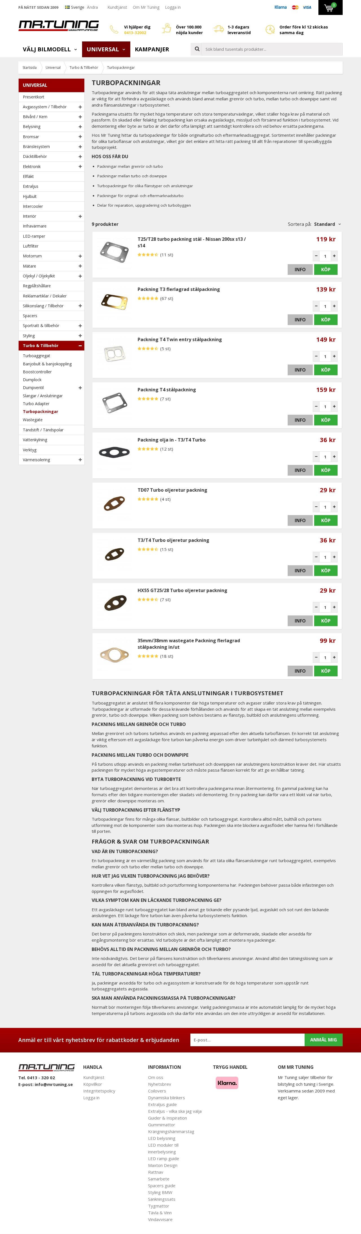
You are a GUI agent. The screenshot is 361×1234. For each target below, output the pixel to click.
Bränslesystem (36, 146)
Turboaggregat (36, 355)
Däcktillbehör (35, 156)
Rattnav (155, 1172)
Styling (29, 335)
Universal (103, 49)
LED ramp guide (163, 1158)
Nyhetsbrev (159, 1084)
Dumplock (32, 379)
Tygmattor (158, 1206)
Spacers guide (161, 1185)
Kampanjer (152, 49)
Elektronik (32, 166)
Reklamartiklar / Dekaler (45, 296)
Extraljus (30, 186)
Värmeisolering (36, 459)
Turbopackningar (40, 411)
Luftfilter (30, 246)
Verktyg (29, 449)
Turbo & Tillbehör (40, 345)
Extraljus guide (162, 1104)
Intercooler (33, 206)
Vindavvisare (160, 1219)
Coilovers (157, 1091)
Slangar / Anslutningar (43, 395)
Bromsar (31, 136)
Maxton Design (162, 1165)
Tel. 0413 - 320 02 (36, 1077)
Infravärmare (35, 226)
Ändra (92, 7)
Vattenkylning (35, 439)
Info (300, 269)
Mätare (29, 266)
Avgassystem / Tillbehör (45, 106)
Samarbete (159, 1179)
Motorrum (32, 256)
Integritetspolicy (99, 1091)
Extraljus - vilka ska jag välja (175, 1111)
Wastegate (33, 419)
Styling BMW (160, 1192)
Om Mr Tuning (146, 7)
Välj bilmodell (47, 49)
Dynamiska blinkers (166, 1097)
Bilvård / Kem (35, 116)
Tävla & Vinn (160, 1212)
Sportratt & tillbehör (41, 325)
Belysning (31, 126)
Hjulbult (30, 196)
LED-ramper (34, 236)
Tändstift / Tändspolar (43, 429)
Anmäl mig (323, 1040)
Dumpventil (33, 387)
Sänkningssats (161, 1199)
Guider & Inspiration (167, 1118)
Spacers (30, 315)
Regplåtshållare (37, 285)
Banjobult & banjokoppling (47, 364)
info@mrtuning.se (54, 1084)
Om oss (155, 1077)
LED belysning (161, 1138)
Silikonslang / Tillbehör (43, 305)
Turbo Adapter (36, 403)
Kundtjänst (117, 7)
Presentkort (33, 97)
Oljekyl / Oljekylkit (39, 276)
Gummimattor (161, 1124)
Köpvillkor (92, 1084)
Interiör (29, 216)
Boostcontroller (37, 371)
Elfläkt (28, 176)
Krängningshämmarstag (171, 1131)
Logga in (173, 7)
